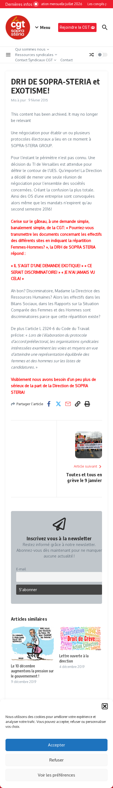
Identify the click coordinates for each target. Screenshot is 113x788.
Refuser (56, 760)
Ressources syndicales (34, 54)
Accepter (56, 745)
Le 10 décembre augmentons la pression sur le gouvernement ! (32, 671)
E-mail (21, 569)
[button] (105, 706)
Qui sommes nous (30, 49)
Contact (66, 60)
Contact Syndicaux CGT (34, 60)
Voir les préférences (56, 775)
